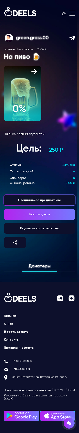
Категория (9, 49)
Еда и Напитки (25, 49)
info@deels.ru (21, 369)
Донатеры (39, 266)
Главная (10, 316)
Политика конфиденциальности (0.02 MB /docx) (39, 390)
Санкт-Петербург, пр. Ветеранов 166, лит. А (39, 377)
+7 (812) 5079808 (22, 361)
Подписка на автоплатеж (39, 228)
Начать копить (16, 331)
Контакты (11, 339)
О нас (9, 323)
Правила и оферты (19, 347)
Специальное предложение (39, 200)
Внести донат (39, 214)
